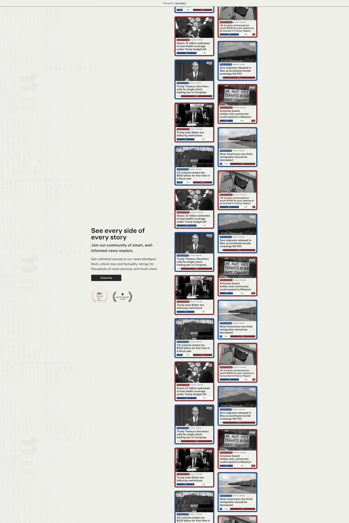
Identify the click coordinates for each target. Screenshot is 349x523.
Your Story (180, 3)
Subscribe (106, 277)
